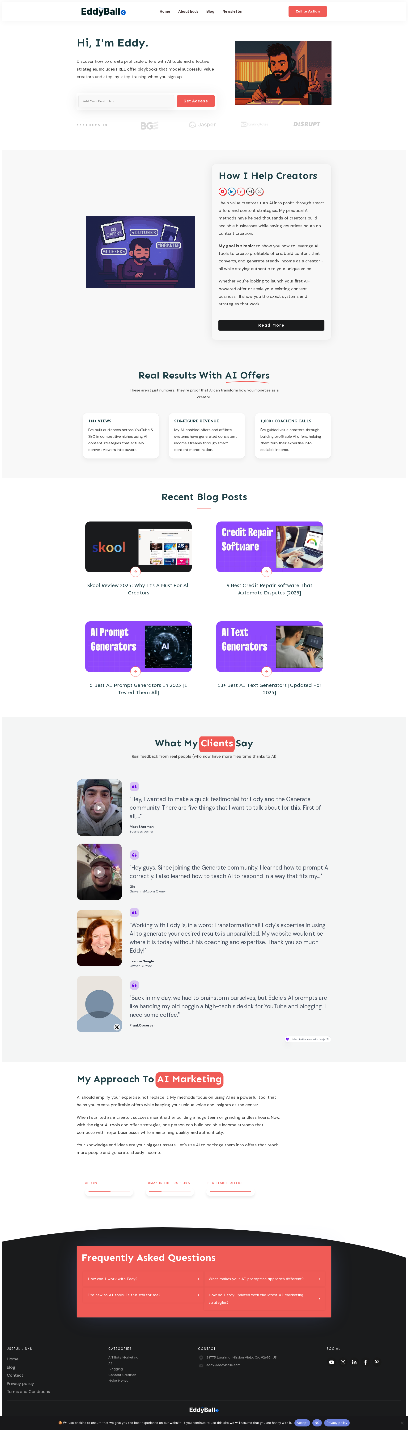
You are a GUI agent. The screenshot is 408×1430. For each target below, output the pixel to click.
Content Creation (122, 1375)
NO (317, 1423)
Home (12, 1359)
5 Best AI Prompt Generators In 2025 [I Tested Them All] (138, 659)
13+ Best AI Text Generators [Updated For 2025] (269, 659)
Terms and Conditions (28, 1391)
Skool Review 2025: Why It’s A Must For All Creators (138, 559)
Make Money (118, 1381)
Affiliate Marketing (123, 1357)
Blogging (115, 1369)
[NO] (402, 1423)
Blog (11, 1367)
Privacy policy (20, 1383)
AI (110, 1363)
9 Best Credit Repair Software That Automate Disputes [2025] (269, 559)
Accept (302, 1423)
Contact (15, 1375)
